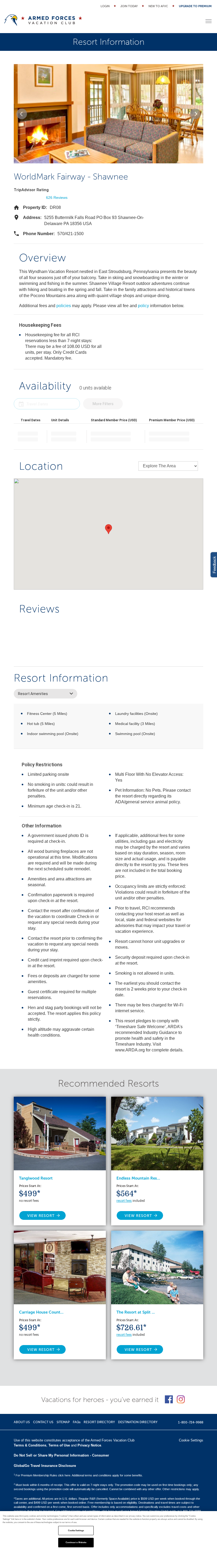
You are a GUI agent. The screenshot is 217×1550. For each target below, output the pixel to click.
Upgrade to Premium (195, 6)
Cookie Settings (76, 1530)
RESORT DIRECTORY (99, 1422)
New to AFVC (158, 6)
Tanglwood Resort (36, 1178)
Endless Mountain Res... (138, 1178)
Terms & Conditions (30, 1445)
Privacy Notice (89, 1445)
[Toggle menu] (208, 21)
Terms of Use (59, 1445)
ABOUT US (22, 1422)
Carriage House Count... (41, 1312)
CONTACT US (43, 1422)
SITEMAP (63, 1422)
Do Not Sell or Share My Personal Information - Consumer (61, 1455)
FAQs (76, 1422)
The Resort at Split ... (135, 1312)
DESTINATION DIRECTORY (137, 1422)
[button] (21, 114)
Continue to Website (76, 1542)
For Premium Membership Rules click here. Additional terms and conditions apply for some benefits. (78, 1475)
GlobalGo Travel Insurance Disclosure (45, 1466)
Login (105, 6)
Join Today (129, 6)
